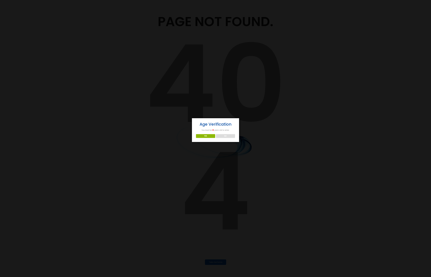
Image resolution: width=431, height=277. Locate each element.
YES (205, 136)
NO (225, 136)
